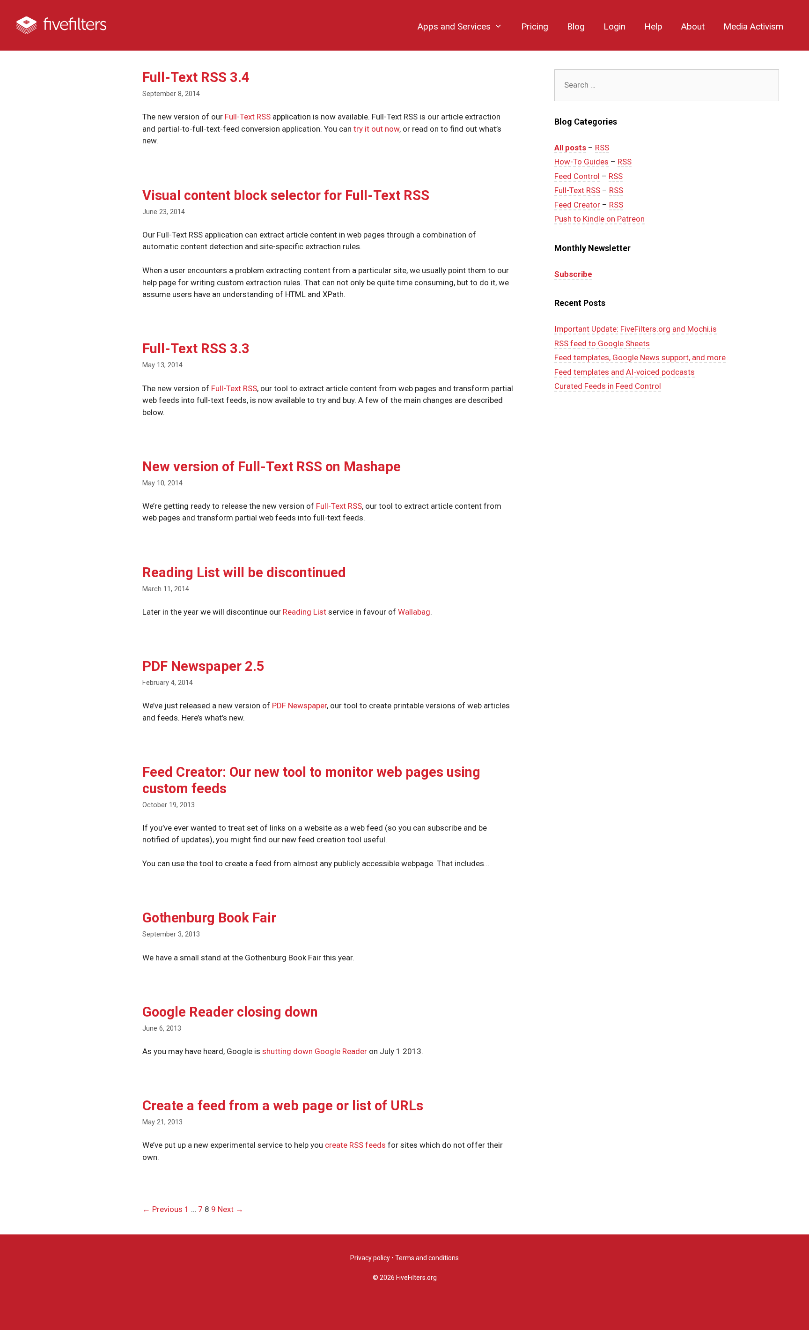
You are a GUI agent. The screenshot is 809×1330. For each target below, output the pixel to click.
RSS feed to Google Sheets (602, 343)
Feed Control (577, 176)
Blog (576, 26)
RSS (602, 147)
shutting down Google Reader (314, 1051)
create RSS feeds (355, 1145)
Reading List (304, 612)
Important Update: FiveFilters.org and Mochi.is (635, 329)
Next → (230, 1209)
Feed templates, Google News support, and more (640, 357)
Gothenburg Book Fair (209, 918)
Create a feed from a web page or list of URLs (282, 1106)
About (693, 26)
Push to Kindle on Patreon (599, 218)
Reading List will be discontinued (244, 572)
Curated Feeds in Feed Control (607, 386)
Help (653, 26)
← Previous (162, 1209)
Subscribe (573, 274)
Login (614, 26)
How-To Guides (581, 161)
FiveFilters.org (416, 1277)
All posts (570, 147)
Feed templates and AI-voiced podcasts (624, 372)
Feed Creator (577, 204)
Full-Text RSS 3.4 (196, 77)
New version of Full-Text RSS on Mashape (271, 467)
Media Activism (753, 26)
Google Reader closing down (230, 1012)
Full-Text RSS (248, 116)
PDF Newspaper (299, 705)
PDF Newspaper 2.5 (203, 666)
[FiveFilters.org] (61, 25)
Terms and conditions (427, 1258)
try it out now (376, 129)
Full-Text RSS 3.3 (196, 349)
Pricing (534, 26)
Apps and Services (454, 26)
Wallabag (414, 612)
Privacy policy (370, 1258)
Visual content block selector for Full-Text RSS (285, 195)
